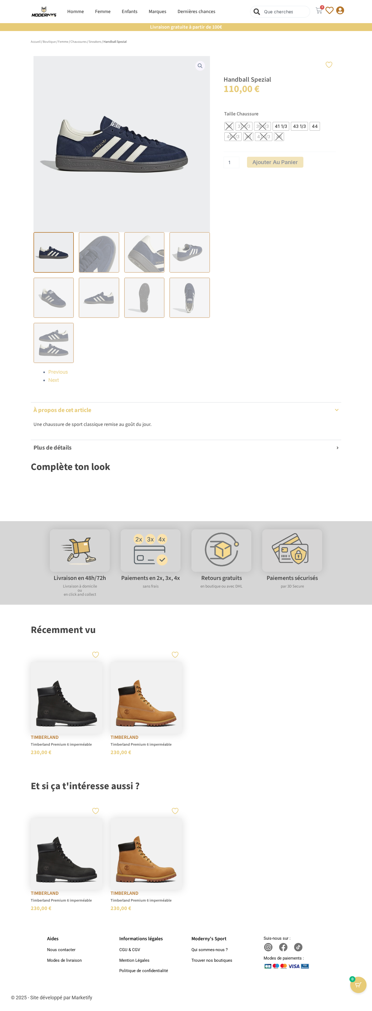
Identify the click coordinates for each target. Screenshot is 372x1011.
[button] (200, 66)
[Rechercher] (258, 11)
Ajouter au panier (275, 162)
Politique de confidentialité (143, 970)
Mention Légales (134, 960)
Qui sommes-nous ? (209, 949)
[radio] (229, 126)
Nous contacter (61, 949)
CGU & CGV (129, 949)
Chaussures (79, 41)
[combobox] (280, 12)
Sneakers (95, 41)
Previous (58, 372)
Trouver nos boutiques (211, 960)
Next (53, 380)
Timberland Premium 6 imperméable (61, 744)
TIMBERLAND (45, 737)
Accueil (36, 41)
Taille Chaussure (241, 114)
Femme (63, 41)
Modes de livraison (64, 960)
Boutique (49, 41)
